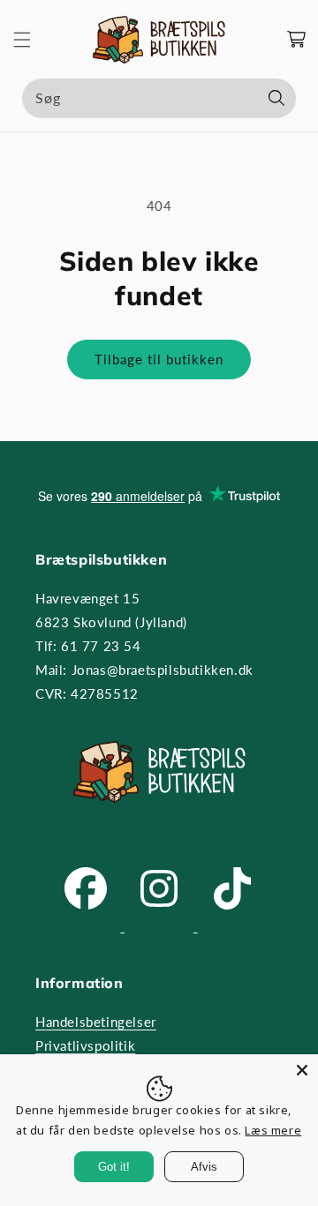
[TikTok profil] (232, 926)
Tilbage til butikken (159, 359)
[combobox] (159, 98)
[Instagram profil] (161, 926)
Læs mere (273, 1130)
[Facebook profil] (88, 926)
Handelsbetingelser (95, 1022)
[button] (22, 39)
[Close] (302, 1070)
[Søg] (276, 98)
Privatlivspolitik (85, 1045)
